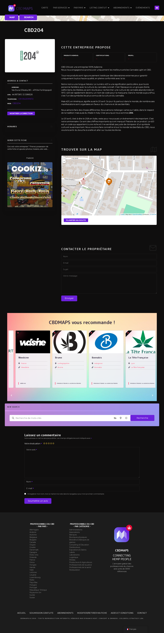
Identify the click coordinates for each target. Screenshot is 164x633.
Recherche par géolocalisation (126, 418)
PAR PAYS (78, 8)
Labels (72, 552)
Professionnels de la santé (80, 567)
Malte (32, 580)
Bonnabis (92, 367)
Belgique (33, 537)
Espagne (33, 552)
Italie (32, 570)
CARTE (44, 8)
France (18, 363)
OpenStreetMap (137, 214)
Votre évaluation (32, 443)
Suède (32, 595)
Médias (17, 383)
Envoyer (69, 298)
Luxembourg (35, 577)
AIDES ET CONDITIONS (122, 613)
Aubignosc (92, 363)
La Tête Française (132, 367)
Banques (73, 535)
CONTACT (142, 613)
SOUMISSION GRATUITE (41, 613)
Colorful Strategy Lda (131, 618)
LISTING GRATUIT (98, 8)
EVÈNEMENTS (143, 8)
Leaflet (123, 214)
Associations (74, 532)
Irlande (32, 567)
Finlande (33, 557)
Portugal (33, 587)
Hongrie (33, 565)
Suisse (32, 597)
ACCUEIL (21, 613)
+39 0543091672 (25, 99)
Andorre (33, 532)
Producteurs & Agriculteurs (63, 383)
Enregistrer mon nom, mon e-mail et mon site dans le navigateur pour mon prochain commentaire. (66, 494)
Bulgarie (33, 540)
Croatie (33, 547)
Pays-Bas (33, 582)
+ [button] (64, 158)
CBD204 (16, 103)
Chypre (33, 545)
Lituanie (33, 575)
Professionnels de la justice (80, 565)
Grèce (32, 562)
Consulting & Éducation (79, 545)
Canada (33, 542)
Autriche (33, 535)
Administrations (75, 530)
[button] (11, 395)
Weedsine (19, 367)
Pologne (33, 585)
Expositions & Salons (77, 550)
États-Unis (34, 555)
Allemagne (34, 530)
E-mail (28, 488)
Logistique (73, 557)
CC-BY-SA (153, 214)
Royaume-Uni (35, 592)
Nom (27, 482)
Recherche (142, 418)
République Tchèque (38, 590)
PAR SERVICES (60, 8)
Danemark (34, 550)
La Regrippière (58, 363)
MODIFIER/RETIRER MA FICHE (92, 613)
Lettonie (33, 572)
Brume (54, 367)
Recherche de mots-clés (13, 418)
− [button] (64, 161)
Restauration (74, 570)
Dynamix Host (91, 618)
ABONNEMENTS (121, 8)
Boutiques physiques (78, 537)
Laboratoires (74, 555)
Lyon (127, 363)
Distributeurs (74, 547)
